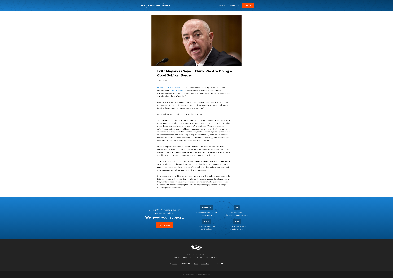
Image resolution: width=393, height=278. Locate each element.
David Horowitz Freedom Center (196, 258)
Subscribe (235, 5)
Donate (248, 5)
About (196, 264)
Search (222, 5)
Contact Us (205, 264)
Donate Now (164, 225)
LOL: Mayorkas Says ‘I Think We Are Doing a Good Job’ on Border (155, 5)
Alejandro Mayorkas (178, 90)
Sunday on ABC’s (168, 88)
